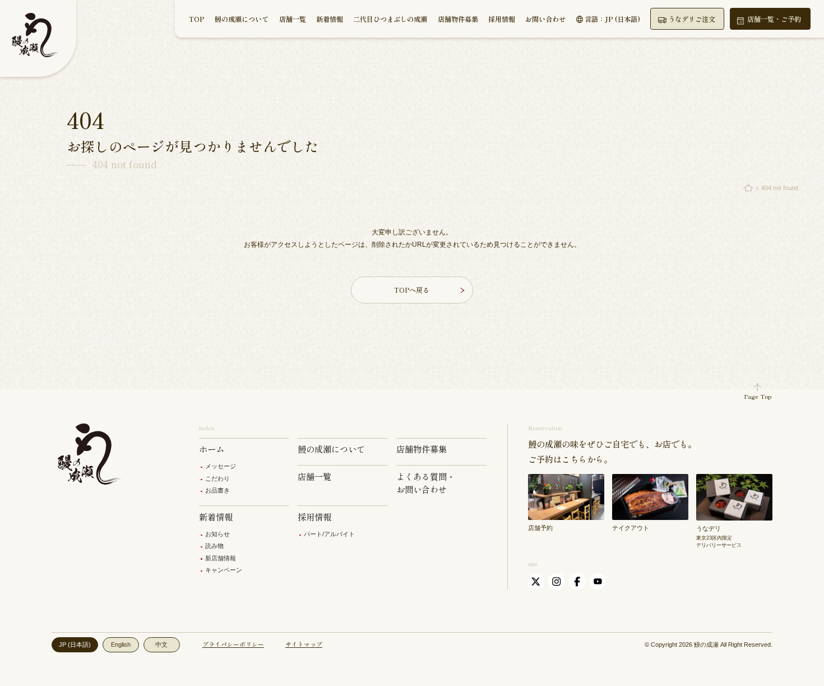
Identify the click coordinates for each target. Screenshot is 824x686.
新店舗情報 (220, 558)
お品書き (217, 490)
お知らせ (217, 534)
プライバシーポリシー (233, 644)
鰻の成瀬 (706, 644)
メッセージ (220, 466)
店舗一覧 (292, 19)
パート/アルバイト (329, 534)
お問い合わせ (545, 19)
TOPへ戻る (411, 290)
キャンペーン (223, 570)
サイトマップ (303, 644)
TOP (197, 19)
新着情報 (329, 19)
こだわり (217, 478)
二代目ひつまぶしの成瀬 (390, 19)
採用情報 (501, 19)
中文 (161, 644)
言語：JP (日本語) (612, 19)
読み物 (214, 545)
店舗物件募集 (458, 19)
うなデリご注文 (691, 19)
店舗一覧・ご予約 (774, 19)
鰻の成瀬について (242, 19)
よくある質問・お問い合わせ (425, 482)
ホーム (211, 449)
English (121, 644)
